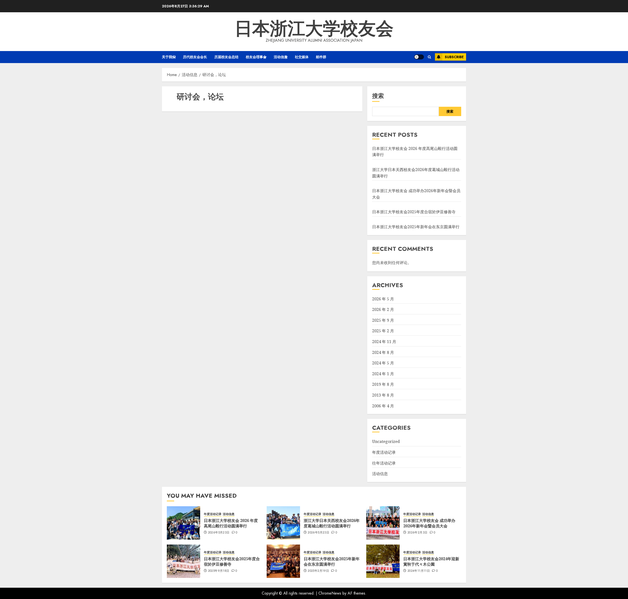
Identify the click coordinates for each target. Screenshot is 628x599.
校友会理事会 (256, 56)
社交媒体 (302, 56)
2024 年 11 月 (384, 341)
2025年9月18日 (218, 571)
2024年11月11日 (418, 571)
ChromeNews (329, 593)
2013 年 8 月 (383, 395)
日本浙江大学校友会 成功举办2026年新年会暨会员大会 (429, 523)
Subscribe (454, 56)
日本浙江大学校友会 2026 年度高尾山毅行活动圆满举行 (231, 523)
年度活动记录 (384, 452)
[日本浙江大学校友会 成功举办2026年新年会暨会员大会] (383, 523)
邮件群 (321, 56)
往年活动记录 (384, 463)
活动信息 (281, 56)
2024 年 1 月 (383, 373)
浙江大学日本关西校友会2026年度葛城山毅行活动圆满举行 (332, 523)
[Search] (429, 57)
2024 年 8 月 (383, 352)
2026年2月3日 (417, 533)
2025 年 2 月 (383, 330)
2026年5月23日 (219, 533)
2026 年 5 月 (383, 299)
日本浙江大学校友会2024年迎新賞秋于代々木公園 (431, 561)
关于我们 (169, 56)
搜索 (378, 96)
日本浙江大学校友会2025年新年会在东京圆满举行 (415, 226)
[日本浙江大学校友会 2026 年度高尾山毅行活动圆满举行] (183, 523)
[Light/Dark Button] (419, 56)
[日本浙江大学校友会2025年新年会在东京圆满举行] (283, 561)
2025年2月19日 (318, 571)
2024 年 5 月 (383, 363)
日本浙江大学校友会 (314, 28)
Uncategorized (386, 441)
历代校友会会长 (195, 56)
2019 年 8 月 (383, 384)
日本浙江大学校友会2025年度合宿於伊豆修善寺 (414, 211)
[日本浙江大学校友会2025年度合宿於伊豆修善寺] (183, 561)
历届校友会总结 (226, 56)
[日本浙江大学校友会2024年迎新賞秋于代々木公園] (383, 561)
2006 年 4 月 (383, 406)
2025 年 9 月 (383, 320)
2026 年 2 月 (383, 309)
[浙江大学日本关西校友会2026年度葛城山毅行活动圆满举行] (283, 523)
